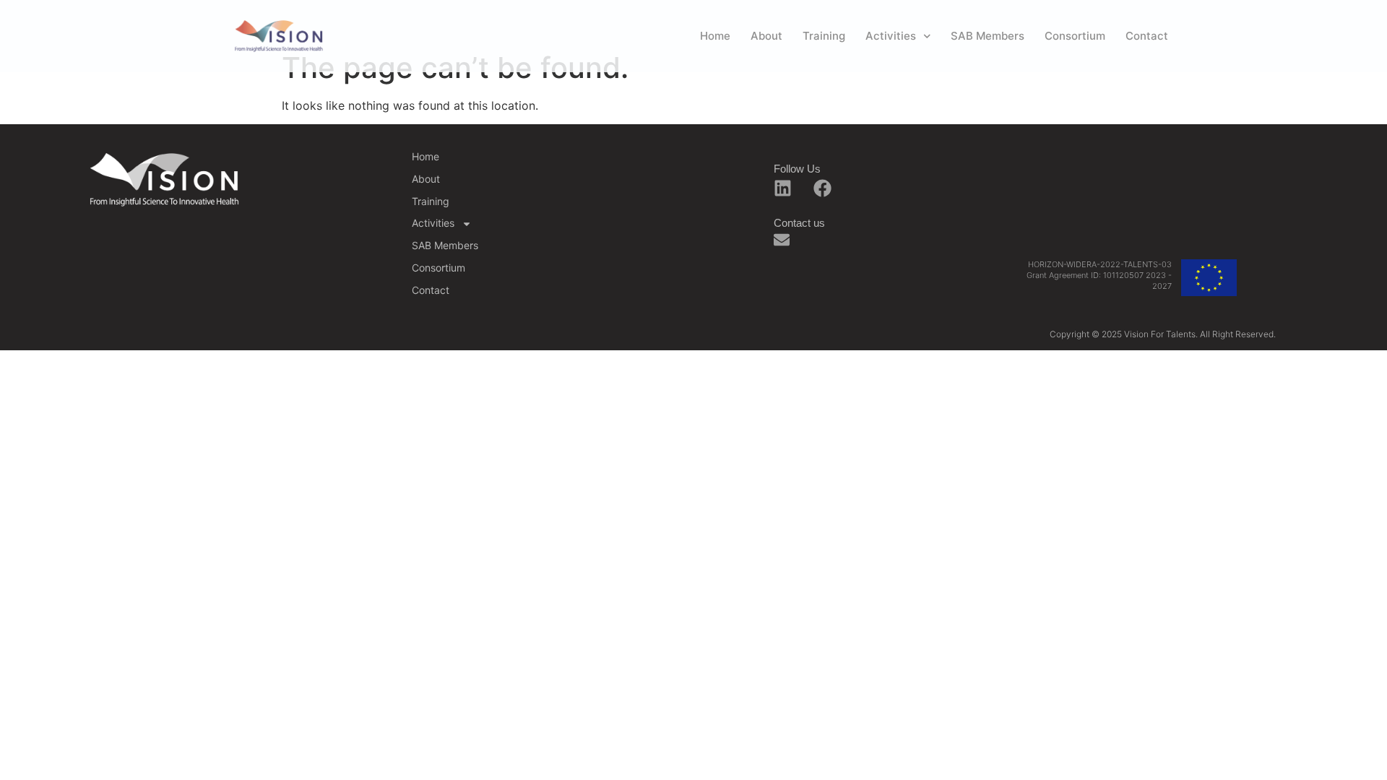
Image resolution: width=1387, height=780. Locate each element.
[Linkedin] (782, 188)
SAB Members (987, 36)
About (766, 36)
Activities (890, 36)
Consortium (1075, 36)
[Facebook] (822, 188)
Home (715, 36)
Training (824, 36)
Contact (1146, 36)
